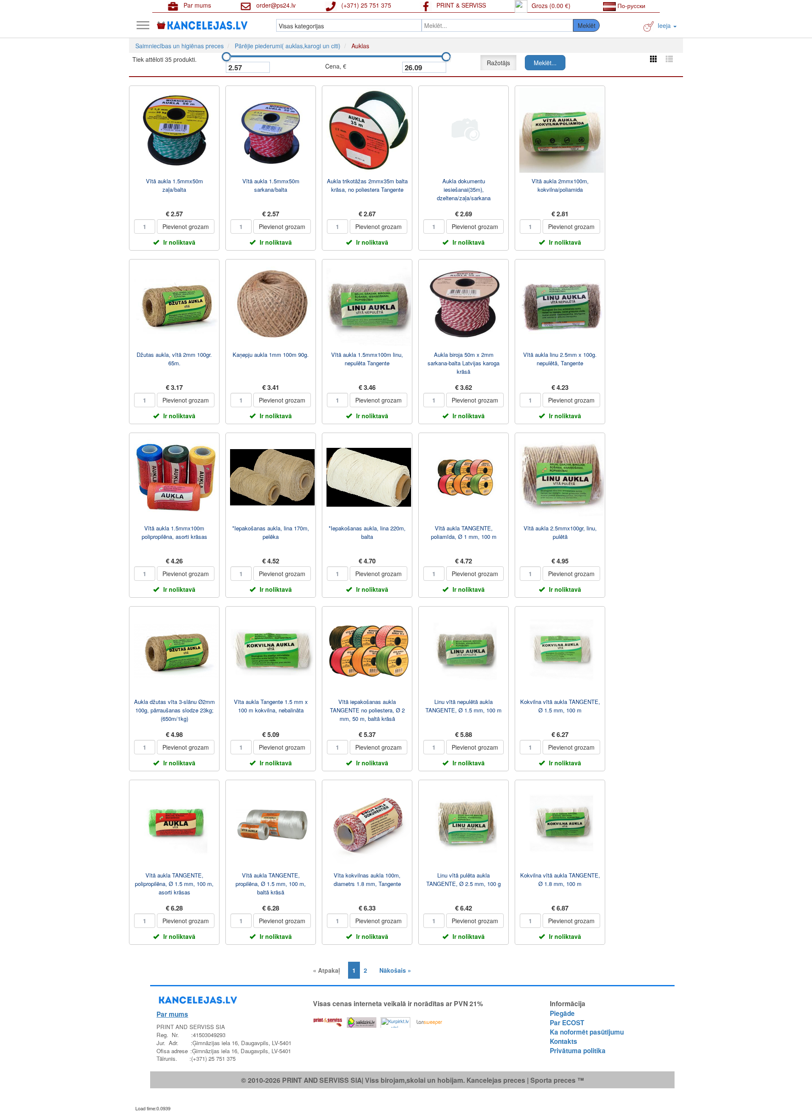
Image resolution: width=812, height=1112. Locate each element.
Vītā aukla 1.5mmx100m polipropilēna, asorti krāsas (174, 532)
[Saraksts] (669, 58)
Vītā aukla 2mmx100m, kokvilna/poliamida (560, 185)
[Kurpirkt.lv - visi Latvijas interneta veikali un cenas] (395, 1020)
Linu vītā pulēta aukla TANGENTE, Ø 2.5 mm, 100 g (463, 879)
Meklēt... (545, 62)
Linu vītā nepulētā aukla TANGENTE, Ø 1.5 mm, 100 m (463, 706)
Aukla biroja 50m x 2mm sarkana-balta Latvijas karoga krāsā (463, 362)
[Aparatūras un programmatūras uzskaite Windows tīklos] (429, 1020)
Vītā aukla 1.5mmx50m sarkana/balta (270, 185)
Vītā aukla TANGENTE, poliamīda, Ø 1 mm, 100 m (464, 532)
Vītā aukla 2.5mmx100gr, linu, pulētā (560, 532)
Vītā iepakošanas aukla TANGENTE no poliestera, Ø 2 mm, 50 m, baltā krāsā (367, 710)
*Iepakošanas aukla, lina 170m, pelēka (270, 532)
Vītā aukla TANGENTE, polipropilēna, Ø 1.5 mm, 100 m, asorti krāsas (174, 883)
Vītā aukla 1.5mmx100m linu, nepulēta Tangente (367, 358)
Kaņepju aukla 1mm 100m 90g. (271, 354)
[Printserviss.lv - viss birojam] (328, 1020)
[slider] (226, 56)
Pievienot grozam (185, 226)
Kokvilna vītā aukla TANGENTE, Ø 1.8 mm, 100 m (560, 879)
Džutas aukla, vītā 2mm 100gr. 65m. (174, 358)
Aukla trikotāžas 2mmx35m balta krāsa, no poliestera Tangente (367, 185)
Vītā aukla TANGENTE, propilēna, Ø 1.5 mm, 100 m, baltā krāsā (271, 883)
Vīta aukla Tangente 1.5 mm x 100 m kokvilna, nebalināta (271, 706)
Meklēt (586, 25)
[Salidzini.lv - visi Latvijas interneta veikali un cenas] (361, 1020)
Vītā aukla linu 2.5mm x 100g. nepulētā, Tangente (560, 358)
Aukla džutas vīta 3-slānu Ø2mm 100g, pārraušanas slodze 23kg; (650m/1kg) (174, 710)
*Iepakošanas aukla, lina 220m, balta (367, 532)
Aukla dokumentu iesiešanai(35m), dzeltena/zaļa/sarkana (464, 189)
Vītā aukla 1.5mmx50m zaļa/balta (174, 185)
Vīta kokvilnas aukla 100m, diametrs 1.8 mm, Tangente (367, 879)
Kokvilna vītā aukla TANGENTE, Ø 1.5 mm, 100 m (560, 706)
